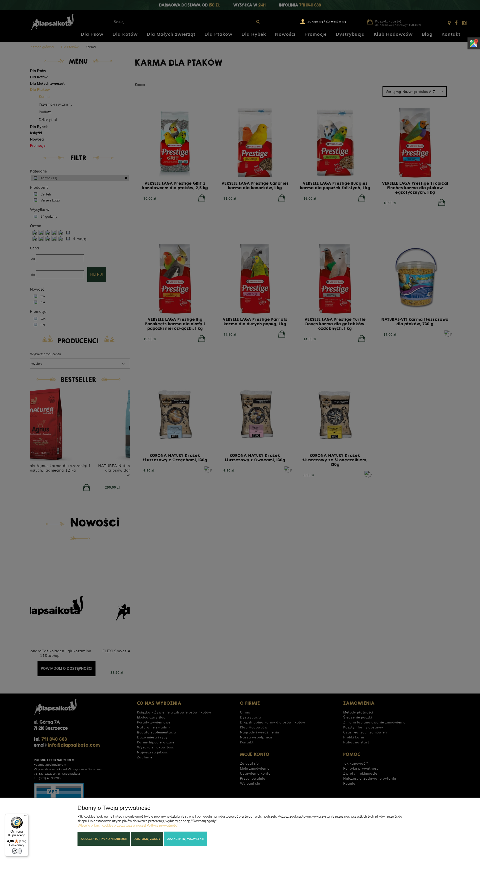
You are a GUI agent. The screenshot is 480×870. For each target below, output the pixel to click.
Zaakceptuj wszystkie (185, 839)
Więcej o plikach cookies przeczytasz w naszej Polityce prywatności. (128, 825)
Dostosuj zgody (147, 839)
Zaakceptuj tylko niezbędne (103, 839)
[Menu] (25, 817)
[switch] (17, 851)
